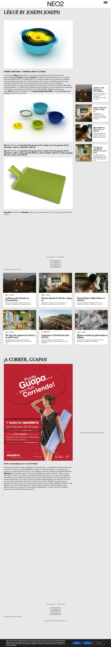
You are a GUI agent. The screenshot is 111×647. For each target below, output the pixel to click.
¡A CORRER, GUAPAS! (25, 359)
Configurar (99, 643)
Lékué (16, 75)
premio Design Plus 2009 (42, 91)
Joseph (20, 77)
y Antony (26, 77)
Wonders (7, 473)
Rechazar (87, 643)
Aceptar (77, 643)
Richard (14, 77)
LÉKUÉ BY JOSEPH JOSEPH (32, 12)
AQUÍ (14, 645)
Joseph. (33, 77)
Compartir (55, 262)
